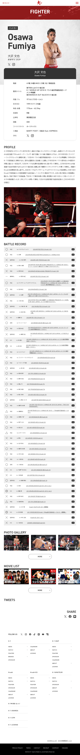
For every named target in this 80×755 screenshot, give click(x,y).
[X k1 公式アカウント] (21, 634)
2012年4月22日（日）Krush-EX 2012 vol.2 (38, 485)
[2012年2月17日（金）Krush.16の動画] (73, 496)
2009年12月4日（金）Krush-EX (36, 522)
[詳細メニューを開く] (77, 3)
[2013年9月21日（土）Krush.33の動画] (73, 454)
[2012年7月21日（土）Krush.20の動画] (73, 475)
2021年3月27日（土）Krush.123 (41, 306)
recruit (46, 748)
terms (28, 748)
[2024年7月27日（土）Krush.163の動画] (73, 249)
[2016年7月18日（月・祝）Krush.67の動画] (73, 399)
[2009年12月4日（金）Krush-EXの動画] (73, 522)
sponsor (11, 660)
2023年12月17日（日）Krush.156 (40, 260)
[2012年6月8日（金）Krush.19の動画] (73, 480)
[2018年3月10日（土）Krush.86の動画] (73, 368)
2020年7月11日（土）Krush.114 (35, 317)
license (33, 653)
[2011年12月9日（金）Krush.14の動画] (73, 501)
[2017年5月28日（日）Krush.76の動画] (73, 384)
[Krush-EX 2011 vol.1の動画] (73, 517)
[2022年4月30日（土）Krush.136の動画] (73, 289)
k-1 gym (11, 717)
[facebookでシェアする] (70, 616)
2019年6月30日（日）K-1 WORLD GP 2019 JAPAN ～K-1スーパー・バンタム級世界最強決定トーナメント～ (48, 328)
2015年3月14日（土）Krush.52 (37, 422)
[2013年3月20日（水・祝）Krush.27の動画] (73, 464)
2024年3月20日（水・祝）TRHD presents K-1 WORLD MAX (42, 254)
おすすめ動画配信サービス (65, 740)
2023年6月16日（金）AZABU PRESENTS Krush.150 (43, 271)
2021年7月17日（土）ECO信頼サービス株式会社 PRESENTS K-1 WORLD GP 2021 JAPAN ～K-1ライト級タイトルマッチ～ (48, 300)
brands (11, 656)
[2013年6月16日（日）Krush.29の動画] (73, 459)
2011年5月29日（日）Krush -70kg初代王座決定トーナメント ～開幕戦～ (46, 512)
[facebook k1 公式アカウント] (30, 634)
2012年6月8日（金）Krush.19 (38, 480)
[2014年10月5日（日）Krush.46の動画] (73, 427)
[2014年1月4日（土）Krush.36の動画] (73, 448)
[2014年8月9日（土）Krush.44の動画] (73, 432)
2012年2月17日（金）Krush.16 (37, 496)
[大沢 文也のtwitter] (9, 64)
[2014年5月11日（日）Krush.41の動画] (73, 438)
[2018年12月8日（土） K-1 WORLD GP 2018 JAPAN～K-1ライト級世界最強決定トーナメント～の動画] (73, 340)
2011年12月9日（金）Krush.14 (36, 501)
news (10, 646)
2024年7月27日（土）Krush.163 (42, 249)
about (32, 650)
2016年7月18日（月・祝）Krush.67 (41, 399)
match (10, 650)
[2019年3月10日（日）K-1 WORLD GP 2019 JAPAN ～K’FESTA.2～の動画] (73, 334)
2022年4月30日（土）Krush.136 (37, 289)
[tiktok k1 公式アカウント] (34, 634)
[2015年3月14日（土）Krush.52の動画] (73, 422)
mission (65, 748)
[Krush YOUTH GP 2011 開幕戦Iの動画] (73, 506)
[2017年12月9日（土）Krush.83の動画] (73, 373)
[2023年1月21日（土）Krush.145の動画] (73, 276)
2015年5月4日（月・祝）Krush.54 (38, 417)
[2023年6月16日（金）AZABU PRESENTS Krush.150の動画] (73, 271)
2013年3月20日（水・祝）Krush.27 (37, 464)
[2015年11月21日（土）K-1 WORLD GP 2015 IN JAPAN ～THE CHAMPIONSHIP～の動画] (73, 405)
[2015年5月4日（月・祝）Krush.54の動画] (73, 417)
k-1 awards (13, 710)
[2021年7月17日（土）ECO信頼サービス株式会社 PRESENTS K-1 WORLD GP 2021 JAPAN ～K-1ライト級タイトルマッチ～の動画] (73, 300)
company (55, 748)
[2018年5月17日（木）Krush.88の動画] (73, 362)
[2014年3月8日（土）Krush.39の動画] (73, 443)
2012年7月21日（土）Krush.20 (36, 475)
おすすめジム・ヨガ (52, 740)
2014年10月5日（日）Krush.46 (35, 427)
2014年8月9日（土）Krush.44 (38, 432)
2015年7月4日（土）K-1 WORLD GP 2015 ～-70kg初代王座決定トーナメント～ (48, 411)
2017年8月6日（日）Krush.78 (36, 378)
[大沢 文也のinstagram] (13, 64)
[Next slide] (76, 543)
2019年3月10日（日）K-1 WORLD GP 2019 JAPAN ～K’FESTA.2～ (49, 334)
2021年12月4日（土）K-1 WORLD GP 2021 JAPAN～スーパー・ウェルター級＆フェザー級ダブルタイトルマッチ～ (48, 294)
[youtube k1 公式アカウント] (43, 634)
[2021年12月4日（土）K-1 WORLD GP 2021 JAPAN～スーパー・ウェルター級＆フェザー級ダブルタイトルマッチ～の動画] (73, 294)
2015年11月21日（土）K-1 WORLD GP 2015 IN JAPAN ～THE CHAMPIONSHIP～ (49, 405)
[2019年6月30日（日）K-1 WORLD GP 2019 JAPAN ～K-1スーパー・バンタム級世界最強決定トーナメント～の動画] (73, 328)
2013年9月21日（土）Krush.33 (37, 454)
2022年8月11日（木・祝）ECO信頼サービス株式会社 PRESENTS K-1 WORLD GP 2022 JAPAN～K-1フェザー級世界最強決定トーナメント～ (55, 283)
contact (37, 748)
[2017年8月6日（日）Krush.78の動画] (73, 378)
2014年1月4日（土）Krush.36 (37, 448)
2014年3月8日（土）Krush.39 (36, 443)
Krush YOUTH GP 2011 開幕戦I (38, 507)
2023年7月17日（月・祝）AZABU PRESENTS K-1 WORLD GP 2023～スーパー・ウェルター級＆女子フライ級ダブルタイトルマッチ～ (48, 265)
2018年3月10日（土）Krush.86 (37, 368)
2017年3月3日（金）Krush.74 (36, 389)
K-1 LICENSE (13, 724)
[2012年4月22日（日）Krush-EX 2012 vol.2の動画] (73, 485)
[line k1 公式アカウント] (38, 634)
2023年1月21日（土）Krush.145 (39, 276)
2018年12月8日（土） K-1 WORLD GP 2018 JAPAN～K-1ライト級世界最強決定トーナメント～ (47, 340)
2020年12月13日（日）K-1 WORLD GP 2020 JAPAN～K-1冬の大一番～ (49, 312)
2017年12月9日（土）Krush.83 (37, 373)
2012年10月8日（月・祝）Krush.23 (40, 469)
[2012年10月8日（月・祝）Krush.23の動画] (73, 469)
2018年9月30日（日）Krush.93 (46, 357)
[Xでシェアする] (65, 616)
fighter (11, 653)
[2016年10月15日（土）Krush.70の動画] (73, 394)
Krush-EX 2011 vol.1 (37, 517)
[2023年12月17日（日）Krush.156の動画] (73, 259)
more (45, 557)
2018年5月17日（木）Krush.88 (40, 362)
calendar (33, 646)
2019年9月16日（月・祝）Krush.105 (41, 322)
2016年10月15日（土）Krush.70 (37, 394)
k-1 (14, 703)
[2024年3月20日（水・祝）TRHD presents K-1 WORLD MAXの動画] (73, 254)
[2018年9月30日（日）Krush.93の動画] (73, 357)
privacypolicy (17, 748)
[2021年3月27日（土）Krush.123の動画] (73, 306)
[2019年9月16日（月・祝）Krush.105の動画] (73, 322)
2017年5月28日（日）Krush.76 (36, 384)
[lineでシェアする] (74, 616)
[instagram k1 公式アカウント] (26, 634)
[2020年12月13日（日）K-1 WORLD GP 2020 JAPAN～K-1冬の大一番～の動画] (73, 312)
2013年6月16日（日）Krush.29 (36, 459)
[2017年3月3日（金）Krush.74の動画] (73, 389)
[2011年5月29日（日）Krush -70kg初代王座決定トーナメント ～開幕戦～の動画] (73, 512)
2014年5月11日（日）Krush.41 (34, 438)
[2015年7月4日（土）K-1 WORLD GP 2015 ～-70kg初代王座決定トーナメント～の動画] (73, 411)
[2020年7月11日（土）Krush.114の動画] (73, 317)
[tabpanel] (16, 543)
